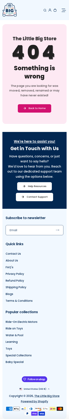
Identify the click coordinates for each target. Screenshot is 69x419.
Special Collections (19, 355)
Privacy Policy (15, 274)
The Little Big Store (47, 396)
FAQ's (9, 267)
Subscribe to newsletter (26, 218)
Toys (9, 349)
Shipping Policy (16, 287)
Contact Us (13, 254)
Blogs (9, 294)
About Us (12, 260)
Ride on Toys (14, 328)
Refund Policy (15, 281)
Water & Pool (14, 335)
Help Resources (37, 186)
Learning (12, 342)
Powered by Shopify (34, 401)
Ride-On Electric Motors (21, 322)
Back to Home (37, 108)
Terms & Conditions (19, 301)
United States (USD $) (35, 389)
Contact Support (37, 196)
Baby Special (15, 362)
